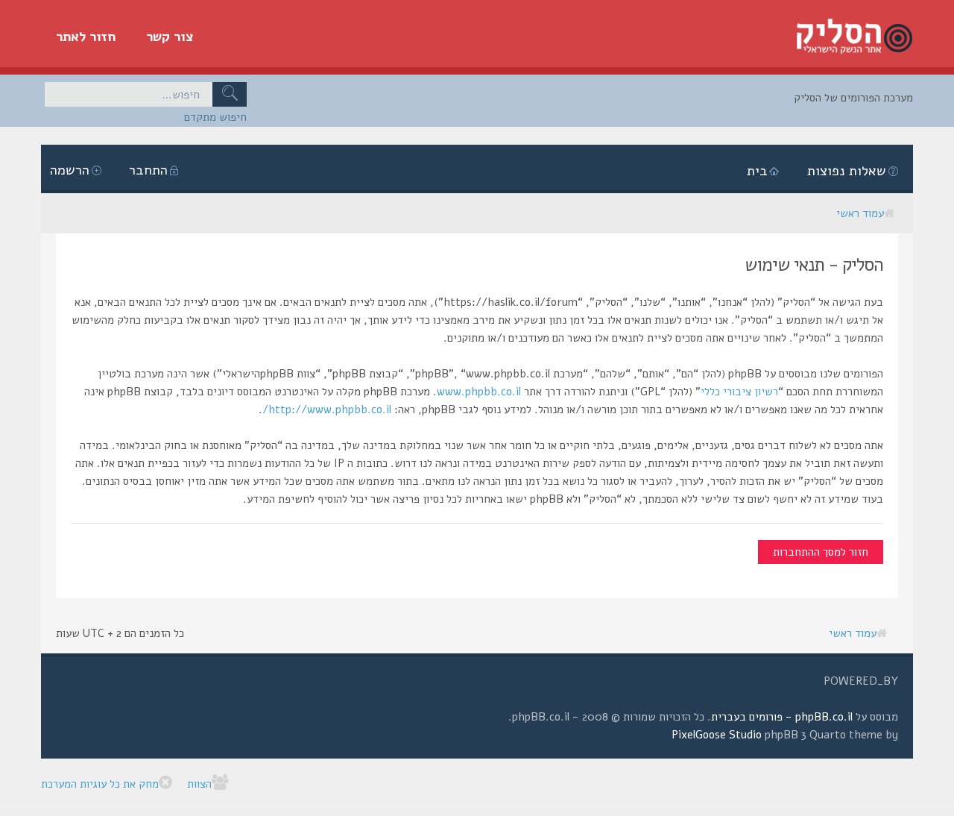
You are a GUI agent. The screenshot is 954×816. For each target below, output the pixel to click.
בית (757, 171)
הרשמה (69, 170)
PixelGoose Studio (717, 734)
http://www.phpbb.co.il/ (326, 409)
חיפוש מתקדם (215, 117)
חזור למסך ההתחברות (820, 551)
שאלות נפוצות (846, 171)
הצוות (199, 783)
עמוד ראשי (860, 213)
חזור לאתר (86, 36)
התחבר (148, 170)
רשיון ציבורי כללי (739, 391)
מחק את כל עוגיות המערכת (100, 783)
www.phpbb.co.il (479, 391)
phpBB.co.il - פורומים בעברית (782, 716)
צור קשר (170, 36)
